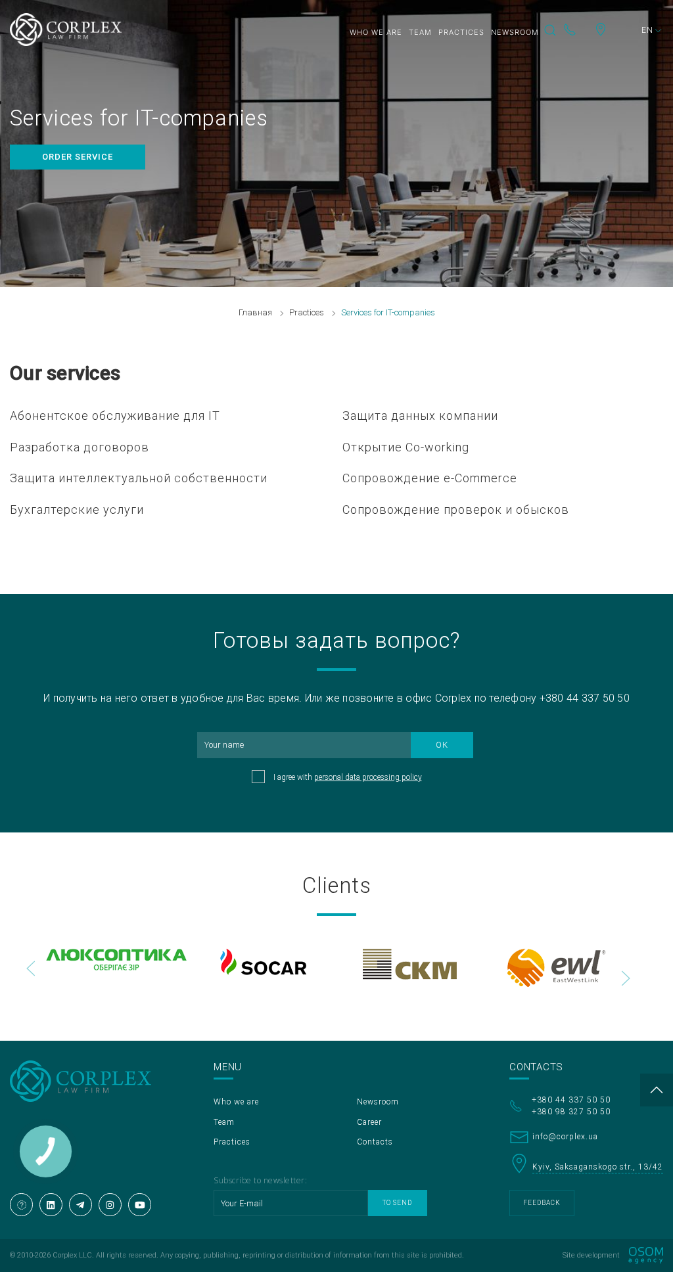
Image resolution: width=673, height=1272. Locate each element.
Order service (77, 157)
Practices (461, 32)
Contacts (375, 1142)
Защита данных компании (420, 415)
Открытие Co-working (405, 447)
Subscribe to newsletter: (260, 1180)
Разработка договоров (79, 447)
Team (420, 32)
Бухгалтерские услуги (77, 509)
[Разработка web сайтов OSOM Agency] (645, 1255)
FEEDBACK (542, 1202)
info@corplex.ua (565, 1136)
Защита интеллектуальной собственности (138, 478)
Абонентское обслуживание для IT (115, 415)
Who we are (376, 32)
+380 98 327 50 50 (571, 1111)
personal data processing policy (368, 777)
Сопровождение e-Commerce (429, 478)
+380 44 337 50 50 (578, 29)
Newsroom (515, 32)
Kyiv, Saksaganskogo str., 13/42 (614, 29)
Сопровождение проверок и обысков (455, 509)
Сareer (369, 1122)
